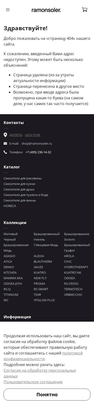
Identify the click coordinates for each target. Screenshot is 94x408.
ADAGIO (9, 256)
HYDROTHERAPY (76, 267)
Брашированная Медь (16, 248)
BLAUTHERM (43, 261)
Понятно (47, 394)
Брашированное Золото (76, 237)
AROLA (69, 256)
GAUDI (38, 267)
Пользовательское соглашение (33, 381)
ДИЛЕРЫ (15, 135)
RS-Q (7, 289)
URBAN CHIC (73, 294)
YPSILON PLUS (44, 300)
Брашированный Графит (77, 248)
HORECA (10, 206)
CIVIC (68, 261)
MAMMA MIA (13, 278)
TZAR (37, 294)
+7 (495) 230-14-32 (38, 152)
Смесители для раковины (22, 178)
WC (6, 300)
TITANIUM (11, 294)
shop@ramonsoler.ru (36, 143)
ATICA (8, 261)
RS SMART (41, 289)
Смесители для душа (19, 189)
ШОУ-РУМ (32, 135)
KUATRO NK (72, 272)
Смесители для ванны (20, 200)
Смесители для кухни (19, 184)
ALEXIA (39, 256)
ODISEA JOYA (13, 283)
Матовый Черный (11, 237)
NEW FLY (40, 278)
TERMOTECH (73, 289)
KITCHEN (10, 272)
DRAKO (9, 267)
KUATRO (40, 272)
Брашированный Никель (47, 237)
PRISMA (39, 283)
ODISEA (69, 278)
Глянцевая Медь (46, 245)
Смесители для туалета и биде (26, 195)
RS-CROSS (71, 283)
